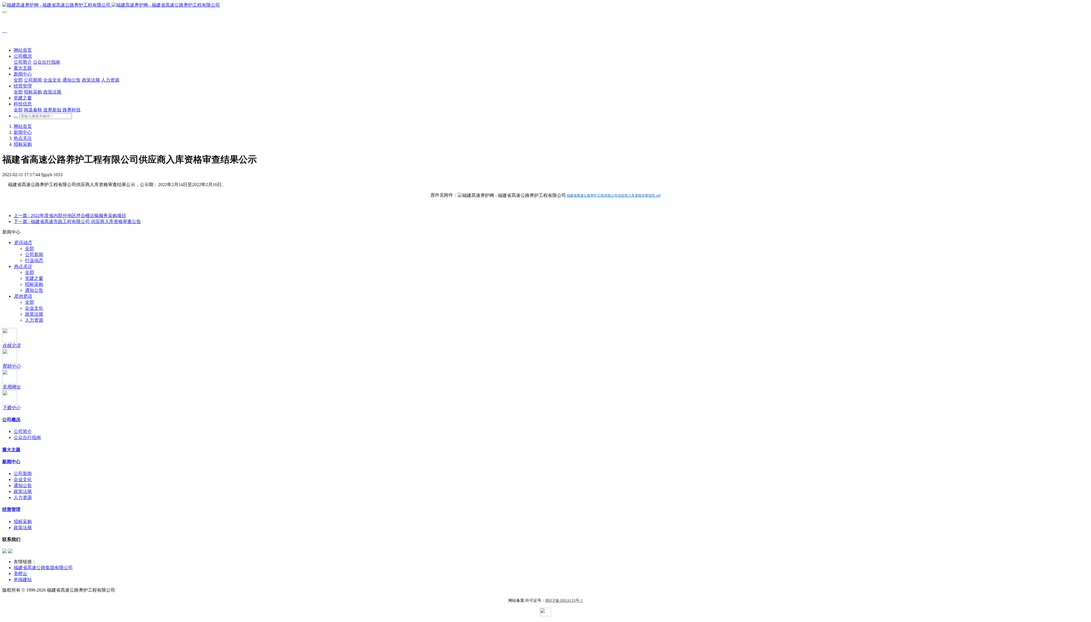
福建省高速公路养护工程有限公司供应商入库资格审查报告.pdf (614, 195)
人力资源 (34, 320)
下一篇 (77, 221)
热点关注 (23, 138)
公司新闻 (34, 254)
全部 (18, 80)
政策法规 (34, 314)
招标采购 (23, 144)
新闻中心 (23, 132)
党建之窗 (34, 278)
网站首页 (23, 50)
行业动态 (34, 260)
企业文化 (34, 308)
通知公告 (34, 290)
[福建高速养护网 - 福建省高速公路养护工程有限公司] (545, 5)
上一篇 (70, 215)
